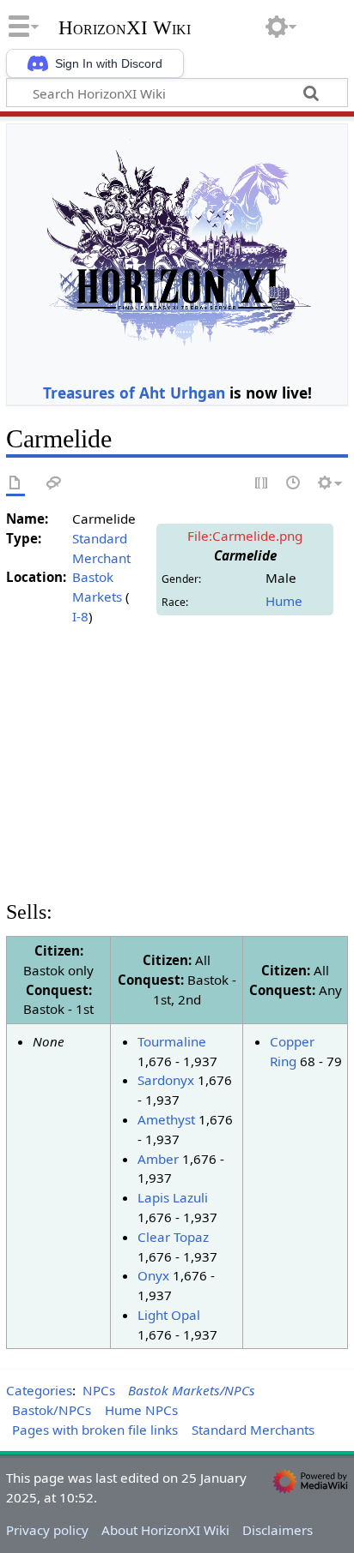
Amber (158, 1158)
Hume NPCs (141, 1409)
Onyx (153, 1275)
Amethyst (166, 1119)
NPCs (98, 1390)
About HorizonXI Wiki (165, 1529)
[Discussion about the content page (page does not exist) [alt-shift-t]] (54, 484)
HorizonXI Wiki (124, 28)
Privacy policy (47, 1529)
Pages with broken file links (95, 1429)
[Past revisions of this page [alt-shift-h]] (293, 484)
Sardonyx (165, 1079)
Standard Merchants (253, 1429)
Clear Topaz (173, 1236)
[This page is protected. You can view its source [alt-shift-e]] (262, 484)
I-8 (80, 616)
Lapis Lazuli (172, 1197)
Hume (284, 600)
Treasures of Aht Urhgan (134, 392)
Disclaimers (277, 1529)
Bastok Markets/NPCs (191, 1390)
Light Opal (168, 1314)
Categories (39, 1390)
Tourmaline (171, 1041)
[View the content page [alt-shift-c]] (15, 484)
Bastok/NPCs (51, 1409)
